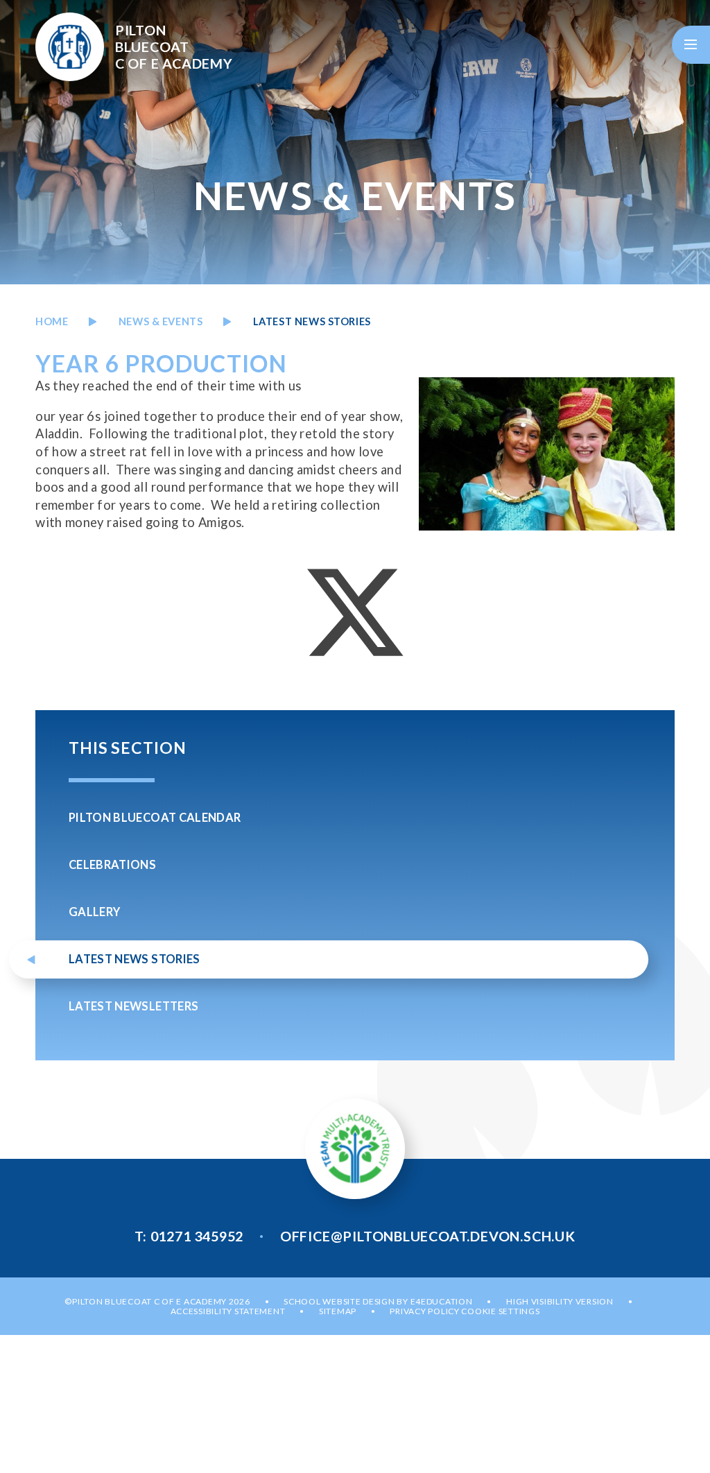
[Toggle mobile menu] (691, 45)
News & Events (161, 321)
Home (51, 321)
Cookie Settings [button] (500, 1311)
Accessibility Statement (228, 1311)
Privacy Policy (424, 1311)
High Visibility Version (560, 1301)
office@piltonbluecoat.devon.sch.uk (427, 1236)
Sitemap (337, 1311)
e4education (441, 1301)
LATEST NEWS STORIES (312, 321)
